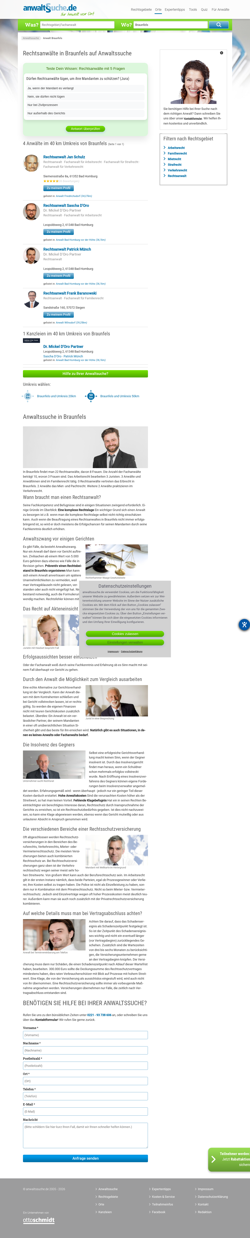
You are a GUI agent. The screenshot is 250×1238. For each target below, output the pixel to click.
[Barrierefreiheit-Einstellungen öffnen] (244, 624)
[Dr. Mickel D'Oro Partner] (31, 342)
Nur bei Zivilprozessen (43, 105)
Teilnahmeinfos (162, 1204)
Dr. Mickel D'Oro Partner (62, 210)
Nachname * (32, 1043)
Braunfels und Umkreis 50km (119, 396)
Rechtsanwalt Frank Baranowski (70, 293)
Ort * (26, 1074)
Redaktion (205, 1212)
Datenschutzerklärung (209, 1196)
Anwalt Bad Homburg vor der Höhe (81, 239)
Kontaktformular (193, 118)
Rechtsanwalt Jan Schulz (64, 157)
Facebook (158, 1212)
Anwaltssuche (31, 38)
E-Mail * (29, 1104)
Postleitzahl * (32, 1058)
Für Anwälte (220, 10)
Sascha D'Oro (52, 356)
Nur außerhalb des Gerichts (46, 113)
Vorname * (30, 1028)
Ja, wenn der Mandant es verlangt (51, 88)
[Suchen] (219, 25)
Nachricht (30, 1120)
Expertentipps (175, 10)
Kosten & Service (163, 1196)
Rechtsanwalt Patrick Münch (67, 249)
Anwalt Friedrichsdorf (74, 196)
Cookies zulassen (125, 634)
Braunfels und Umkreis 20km (56, 396)
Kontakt (203, 1204)
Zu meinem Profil (58, 188)
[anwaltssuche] (59, 16)
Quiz (204, 10)
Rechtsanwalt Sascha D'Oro (66, 205)
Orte (158, 10)
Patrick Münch (73, 356)
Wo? (126, 24)
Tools (193, 10)
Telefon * (29, 1089)
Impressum (205, 1189)
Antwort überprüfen (85, 129)
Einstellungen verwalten (125, 642)
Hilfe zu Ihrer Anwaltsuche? (85, 374)
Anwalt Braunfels (52, 38)
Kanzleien (105, 1212)
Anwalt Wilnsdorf (71, 322)
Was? (31, 24)
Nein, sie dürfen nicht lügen (46, 96)
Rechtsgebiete (141, 10)
